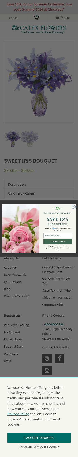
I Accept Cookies (39, 437)
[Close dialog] (73, 207)
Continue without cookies (39, 446)
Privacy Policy (18, 413)
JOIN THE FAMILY (57, 241)
